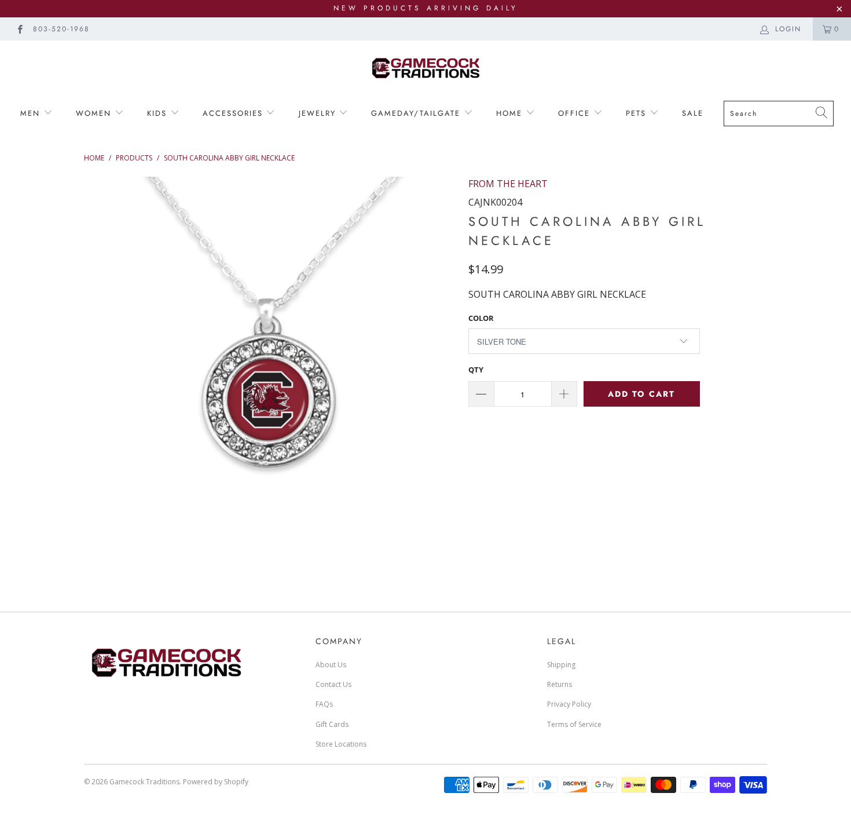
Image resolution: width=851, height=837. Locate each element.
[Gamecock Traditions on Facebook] (19, 29)
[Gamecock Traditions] (425, 67)
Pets (638, 113)
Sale (692, 113)
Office (575, 113)
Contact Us (333, 684)
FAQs (324, 704)
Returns (559, 684)
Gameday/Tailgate (417, 113)
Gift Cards (332, 724)
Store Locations (341, 744)
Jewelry (319, 113)
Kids (157, 113)
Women (95, 113)
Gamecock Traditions (144, 782)
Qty (475, 369)
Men (31, 113)
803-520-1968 (61, 29)
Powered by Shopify (215, 782)
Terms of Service (574, 724)
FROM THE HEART (508, 183)
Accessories (233, 113)
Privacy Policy (569, 704)
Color (481, 318)
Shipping (561, 665)
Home (511, 113)
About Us (331, 665)
